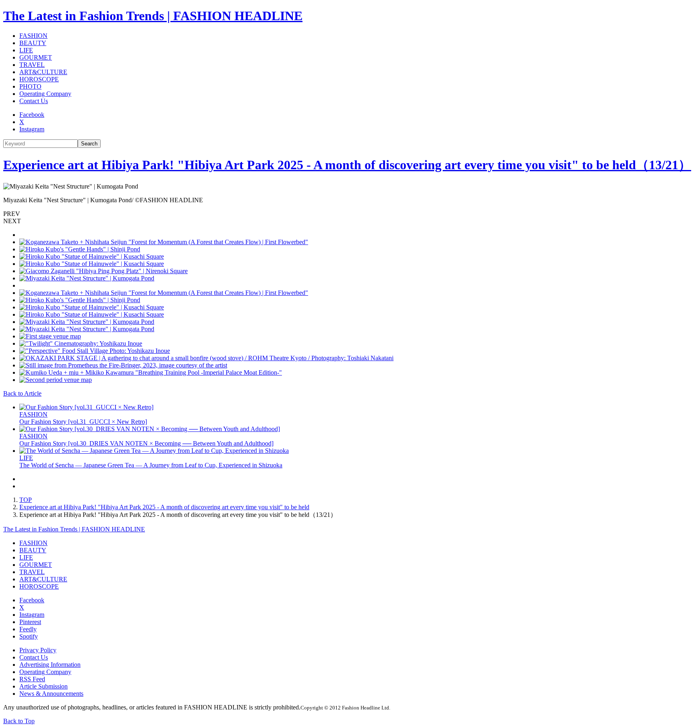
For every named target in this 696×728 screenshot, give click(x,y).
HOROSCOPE (39, 79)
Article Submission (43, 686)
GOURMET (35, 57)
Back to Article (22, 393)
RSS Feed (32, 679)
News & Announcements (51, 693)
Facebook (31, 114)
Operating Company (45, 93)
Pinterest (30, 621)
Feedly (28, 629)
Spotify (28, 636)
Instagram (31, 129)
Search (89, 144)
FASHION (33, 35)
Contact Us (33, 100)
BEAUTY (32, 42)
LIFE (26, 50)
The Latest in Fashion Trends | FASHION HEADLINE (152, 15)
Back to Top (19, 721)
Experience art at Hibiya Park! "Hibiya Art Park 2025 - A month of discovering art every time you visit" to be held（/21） (347, 165)
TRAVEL (32, 64)
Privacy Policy (37, 650)
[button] (348, 214)
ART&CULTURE (43, 71)
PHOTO (30, 86)
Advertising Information (50, 664)
